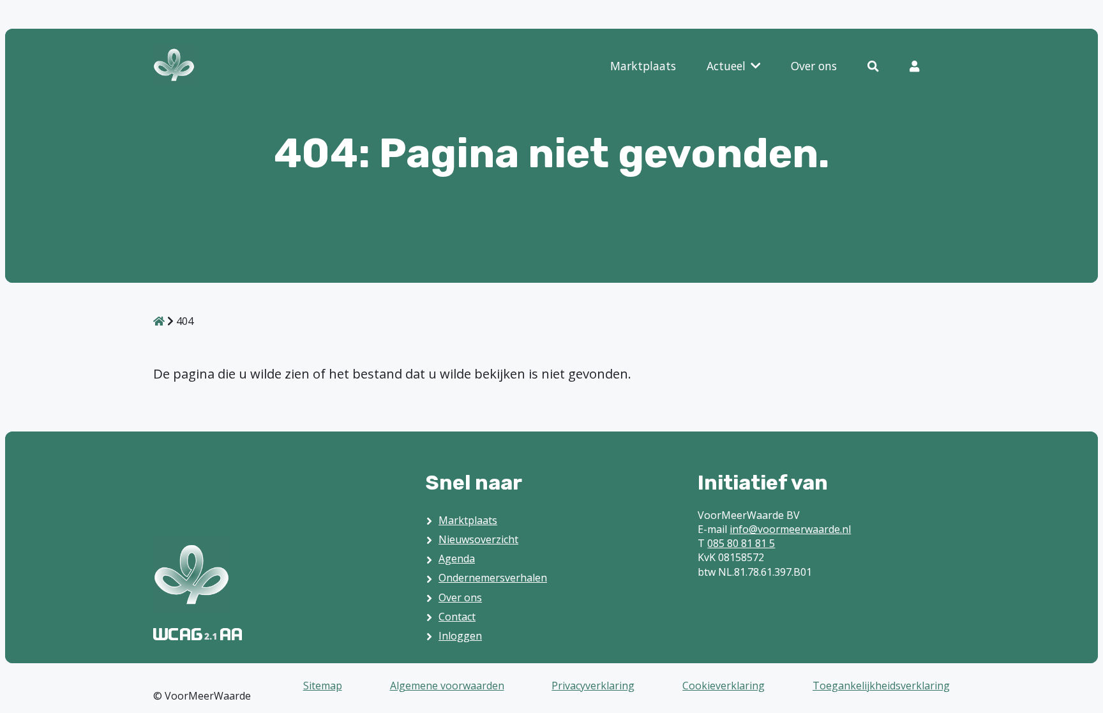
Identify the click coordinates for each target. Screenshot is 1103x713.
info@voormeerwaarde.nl (790, 529)
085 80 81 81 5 (741, 543)
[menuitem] (643, 66)
